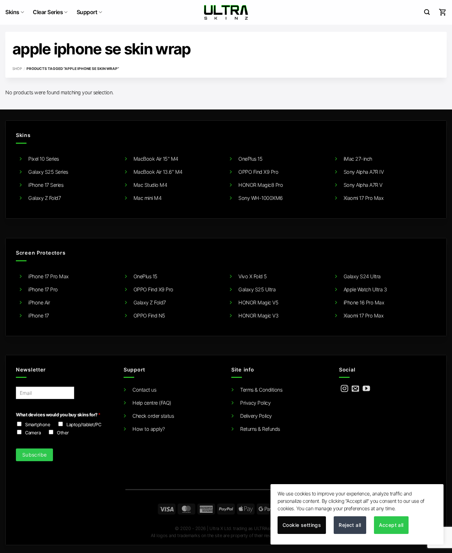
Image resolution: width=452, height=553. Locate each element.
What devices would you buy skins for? (58, 414)
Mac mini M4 (147, 198)
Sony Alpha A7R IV (364, 172)
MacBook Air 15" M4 (155, 159)
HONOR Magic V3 (258, 316)
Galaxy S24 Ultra (362, 276)
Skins (12, 12)
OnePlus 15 (250, 159)
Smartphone (37, 424)
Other (63, 432)
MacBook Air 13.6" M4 (158, 172)
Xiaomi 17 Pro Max (364, 198)
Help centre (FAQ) (151, 403)
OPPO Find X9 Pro (258, 172)
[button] (427, 12)
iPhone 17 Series (45, 185)
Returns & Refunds (260, 429)
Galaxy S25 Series (48, 172)
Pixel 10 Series (43, 159)
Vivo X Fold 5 (252, 276)
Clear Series (48, 12)
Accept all (391, 525)
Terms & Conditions (261, 390)
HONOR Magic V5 (258, 302)
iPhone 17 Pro (43, 289)
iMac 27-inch (358, 159)
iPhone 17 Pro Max (48, 276)
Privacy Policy (255, 403)
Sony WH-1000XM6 (260, 198)
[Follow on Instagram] (344, 389)
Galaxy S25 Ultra (256, 289)
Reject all (350, 525)
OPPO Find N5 (149, 316)
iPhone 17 (38, 316)
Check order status (153, 416)
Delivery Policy (256, 416)
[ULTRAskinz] (226, 12)
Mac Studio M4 (150, 185)
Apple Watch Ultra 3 (365, 289)
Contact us (144, 390)
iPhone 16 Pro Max (364, 302)
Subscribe (34, 455)
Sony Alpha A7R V (363, 185)
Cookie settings (301, 525)
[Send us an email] (355, 389)
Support (87, 12)
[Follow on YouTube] (366, 389)
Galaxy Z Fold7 (44, 198)
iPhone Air (39, 302)
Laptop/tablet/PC (83, 424)
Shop (17, 68)
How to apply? (148, 429)
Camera (33, 432)
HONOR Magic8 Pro (260, 185)
